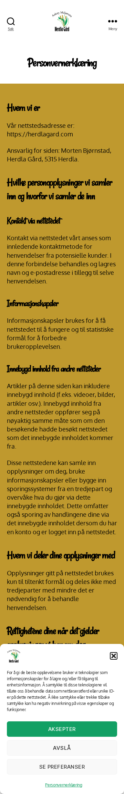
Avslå (62, 748)
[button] (113, 655)
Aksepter (62, 729)
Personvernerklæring (63, 784)
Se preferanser (62, 767)
